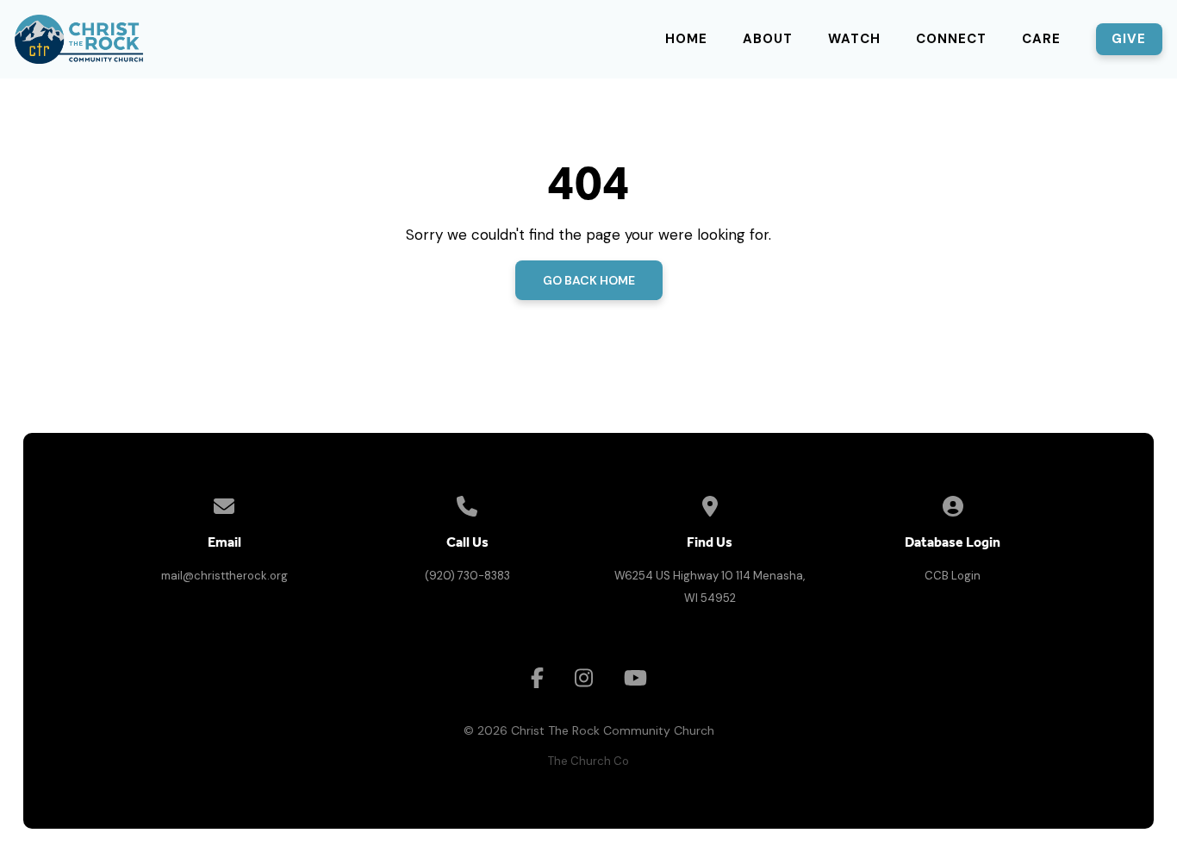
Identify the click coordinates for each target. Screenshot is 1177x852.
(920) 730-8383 (467, 575)
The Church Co (588, 761)
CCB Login (953, 575)
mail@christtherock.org (224, 575)
